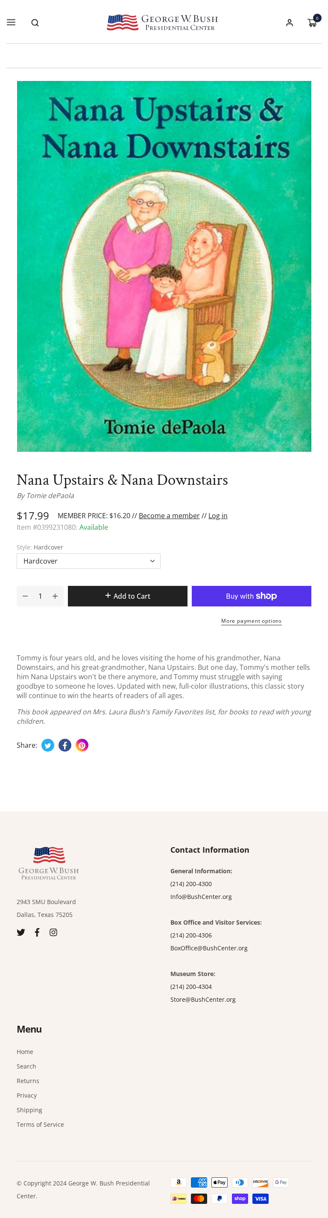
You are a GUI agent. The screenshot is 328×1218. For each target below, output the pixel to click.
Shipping (29, 1110)
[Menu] (11, 23)
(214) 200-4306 (191, 935)
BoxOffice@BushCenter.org (209, 948)
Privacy (27, 1095)
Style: (40, 547)
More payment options (251, 620)
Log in (218, 515)
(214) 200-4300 (191, 884)
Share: (27, 745)
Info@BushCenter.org (201, 897)
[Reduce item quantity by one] (25, 596)
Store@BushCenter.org (203, 999)
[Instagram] (53, 932)
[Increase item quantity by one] (55, 596)
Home (25, 1052)
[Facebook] (37, 932)
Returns (28, 1081)
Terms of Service (40, 1124)
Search (26, 1066)
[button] (35, 22)
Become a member (169, 515)
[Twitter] (21, 932)
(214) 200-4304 (191, 986)
